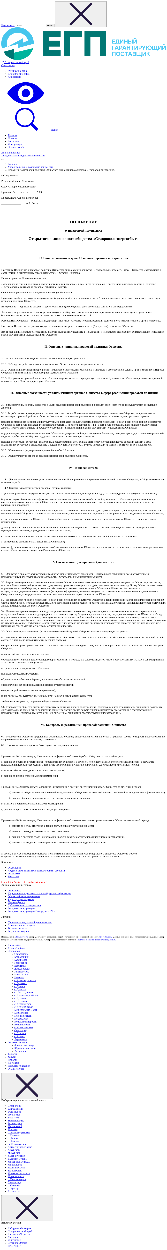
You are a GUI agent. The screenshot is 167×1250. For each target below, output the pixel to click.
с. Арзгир (19, 1036)
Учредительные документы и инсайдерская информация (39, 893)
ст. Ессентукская (23, 992)
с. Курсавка (20, 998)
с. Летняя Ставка (23, 1006)
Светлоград (20, 1030)
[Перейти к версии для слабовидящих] (25, 104)
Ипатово (19, 977)
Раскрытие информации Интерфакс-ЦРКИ (32, 911)
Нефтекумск (21, 1018)
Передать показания (19, 1065)
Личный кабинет (10, 152)
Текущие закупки (17, 928)
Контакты (13, 141)
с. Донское (20, 989)
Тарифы (12, 135)
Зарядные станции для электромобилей (23, 155)
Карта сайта (8, 25)
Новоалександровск (25, 1021)
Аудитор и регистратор (21, 899)
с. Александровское (25, 980)
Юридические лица (19, 73)
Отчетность (14, 890)
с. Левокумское (22, 1004)
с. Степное (20, 1033)
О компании (15, 867)
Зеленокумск (21, 971)
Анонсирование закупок (21, 925)
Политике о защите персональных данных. (96, 939)
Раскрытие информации (21, 908)
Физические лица (17, 70)
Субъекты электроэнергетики (24, 905)
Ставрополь (8, 65)
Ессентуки (20, 965)
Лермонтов (20, 1039)
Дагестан (13, 1237)
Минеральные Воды (25, 1009)
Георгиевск (20, 962)
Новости (12, 138)
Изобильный (21, 974)
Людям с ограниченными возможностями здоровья (36, 870)
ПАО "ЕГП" (15, 1245)
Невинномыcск (22, 1015)
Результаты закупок (19, 931)
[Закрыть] (27, 1086)
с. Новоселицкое (23, 1027)
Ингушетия (14, 1240)
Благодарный (21, 956)
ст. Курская (20, 1001)
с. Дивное (19, 986)
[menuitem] (87, 70)
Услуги (12, 1057)
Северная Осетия (17, 1243)
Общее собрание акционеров (24, 896)
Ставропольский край (16, 62)
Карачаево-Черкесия (19, 1234)
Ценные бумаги (16, 902)
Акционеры (14, 76)
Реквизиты (14, 873)
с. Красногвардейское (26, 995)
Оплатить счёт (16, 147)
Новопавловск (22, 1024)
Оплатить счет (16, 1068)
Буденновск (20, 959)
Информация (15, 144)
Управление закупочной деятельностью (30, 922)
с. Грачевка (20, 983)
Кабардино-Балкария (19, 1228)
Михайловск (21, 1012)
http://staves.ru (21, 937)
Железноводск (22, 968)
